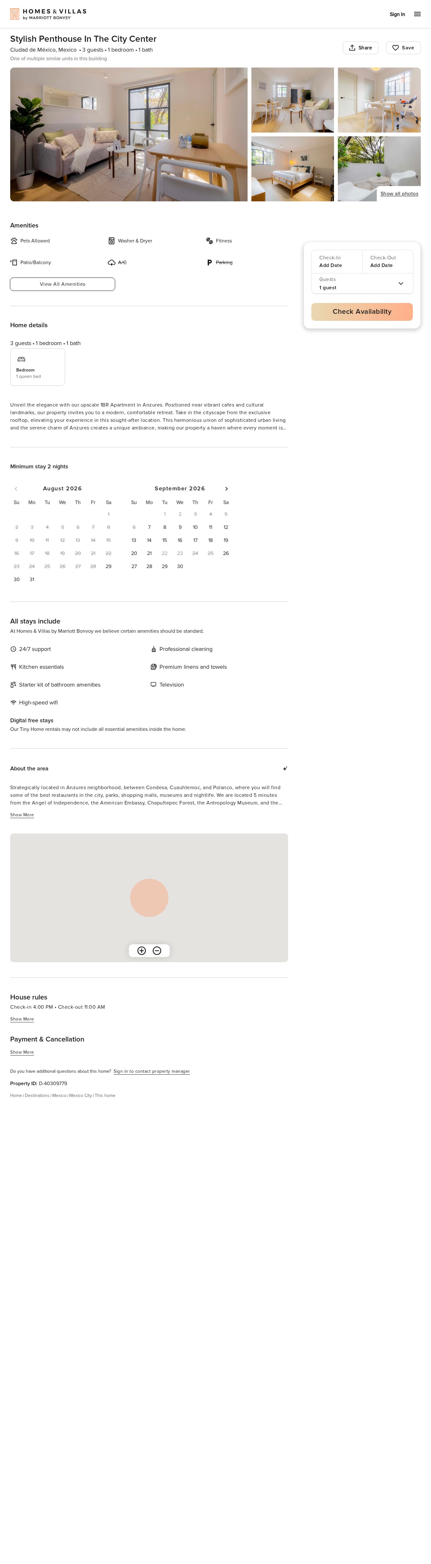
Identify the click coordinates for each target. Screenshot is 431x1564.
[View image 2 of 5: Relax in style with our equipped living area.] (292, 100)
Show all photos (400, 194)
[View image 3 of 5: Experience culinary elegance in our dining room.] (379, 100)
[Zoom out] (157, 962)
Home (16, 1107)
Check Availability (362, 311)
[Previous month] (16, 500)
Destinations (37, 1107)
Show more (22, 440)
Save (408, 48)
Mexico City (80, 1107)
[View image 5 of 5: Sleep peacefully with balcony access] (379, 168)
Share (365, 48)
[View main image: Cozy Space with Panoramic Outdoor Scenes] (129, 134)
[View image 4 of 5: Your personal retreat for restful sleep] (292, 168)
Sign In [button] (397, 14)
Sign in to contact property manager (152, 1082)
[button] (108, 578)
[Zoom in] (142, 962)
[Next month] (226, 500)
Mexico (59, 1107)
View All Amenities (62, 284)
